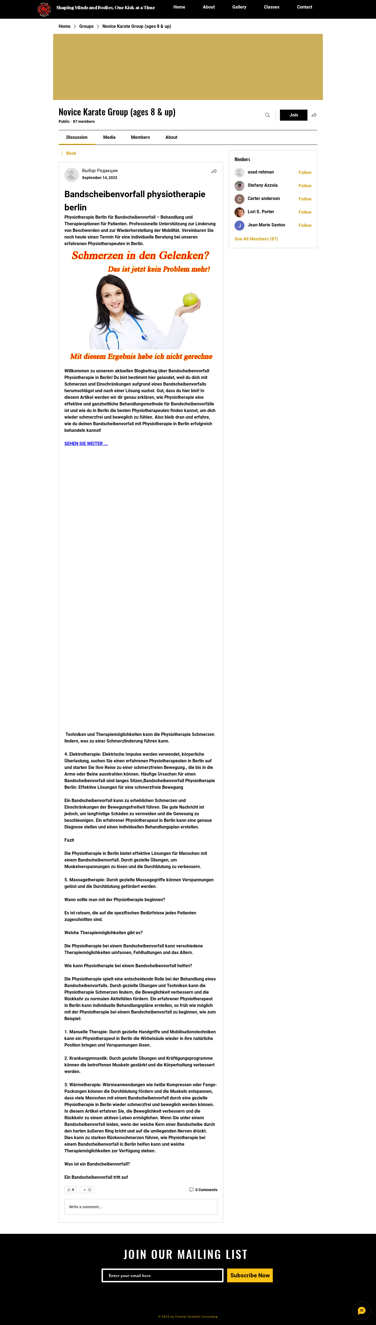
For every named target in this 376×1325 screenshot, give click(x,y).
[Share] (214, 171)
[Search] (267, 115)
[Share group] (314, 115)
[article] (141, 692)
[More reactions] (87, 1189)
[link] (77, 137)
